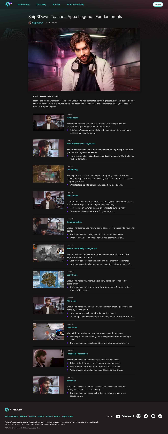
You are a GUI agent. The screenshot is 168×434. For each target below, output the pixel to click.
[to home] (8, 4)
